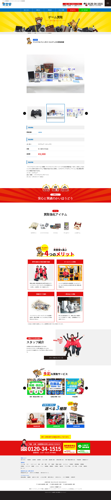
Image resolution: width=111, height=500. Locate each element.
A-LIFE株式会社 (71, 488)
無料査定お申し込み (24, 472)
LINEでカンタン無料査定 (34, 472)
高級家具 (85, 466)
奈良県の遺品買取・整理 (70, 484)
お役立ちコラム (58, 477)
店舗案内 (29, 477)
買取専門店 (29, 33)
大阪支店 (40, 132)
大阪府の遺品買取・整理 (43, 484)
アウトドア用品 (67, 466)
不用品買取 (79, 459)
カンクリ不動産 (40, 488)
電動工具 (61, 466)
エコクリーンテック (57, 488)
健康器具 (51, 466)
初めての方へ (26, 10)
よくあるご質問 (43, 477)
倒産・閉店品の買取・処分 (70, 459)
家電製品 (22, 466)
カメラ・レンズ (33, 464)
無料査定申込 (73, 10)
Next (86, 113)
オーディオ (28, 466)
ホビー (28, 464)
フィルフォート (64, 488)
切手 (49, 464)
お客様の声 (73, 477)
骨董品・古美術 (58, 464)
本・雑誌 (80, 466)
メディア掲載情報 (66, 477)
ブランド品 (23, 464)
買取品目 (50, 10)
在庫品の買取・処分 (60, 459)
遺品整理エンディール (48, 488)
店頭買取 (39, 459)
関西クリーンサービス (33, 488)
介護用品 (56, 466)
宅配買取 (29, 459)
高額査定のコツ (85, 459)
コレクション (65, 464)
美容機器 (46, 466)
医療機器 (82, 464)
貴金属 (53, 464)
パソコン (37, 466)
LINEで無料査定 (84, 10)
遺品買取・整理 (52, 459)
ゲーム (42, 466)
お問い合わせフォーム (45, 472)
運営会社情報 (23, 477)
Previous (24, 113)
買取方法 (38, 10)
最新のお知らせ (51, 477)
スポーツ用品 (74, 466)
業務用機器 (77, 464)
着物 (45, 464)
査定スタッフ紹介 (35, 477)
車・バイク (23, 468)
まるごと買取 (61, 10)
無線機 (33, 466)
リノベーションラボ (78, 488)
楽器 (39, 464)
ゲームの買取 (34, 33)
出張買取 (34, 459)
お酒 (42, 464)
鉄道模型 (71, 464)
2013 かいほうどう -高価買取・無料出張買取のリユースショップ (56, 492)
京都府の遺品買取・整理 (56, 484)
